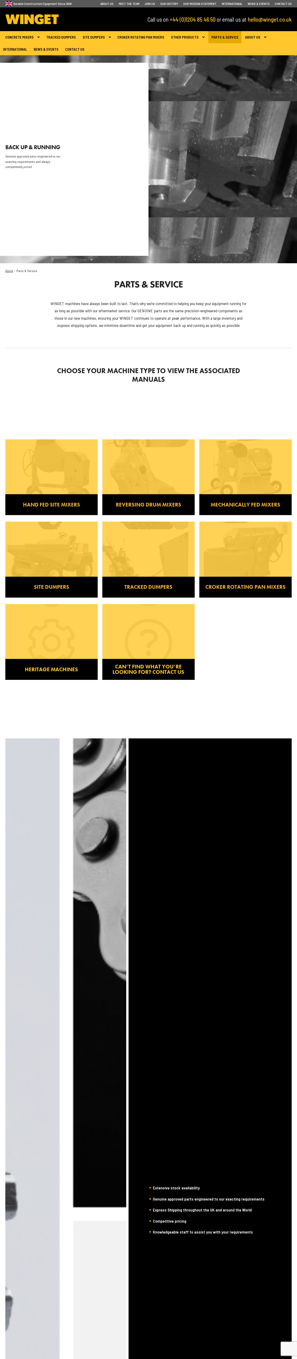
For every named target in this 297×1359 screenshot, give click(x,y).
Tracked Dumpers (61, 37)
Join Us (150, 4)
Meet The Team (129, 4)
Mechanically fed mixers (245, 504)
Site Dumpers (94, 37)
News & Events (259, 4)
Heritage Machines (51, 669)
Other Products (185, 37)
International (232, 4)
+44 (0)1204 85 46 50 (193, 19)
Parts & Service (225, 37)
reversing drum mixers (148, 504)
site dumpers (51, 586)
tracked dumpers (148, 586)
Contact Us (283, 4)
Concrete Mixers (19, 37)
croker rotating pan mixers (245, 586)
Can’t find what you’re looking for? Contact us (148, 669)
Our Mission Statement (199, 4)
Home (9, 271)
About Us (106, 4)
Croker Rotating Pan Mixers (140, 37)
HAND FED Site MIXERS (51, 504)
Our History (169, 4)
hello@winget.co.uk (270, 19)
